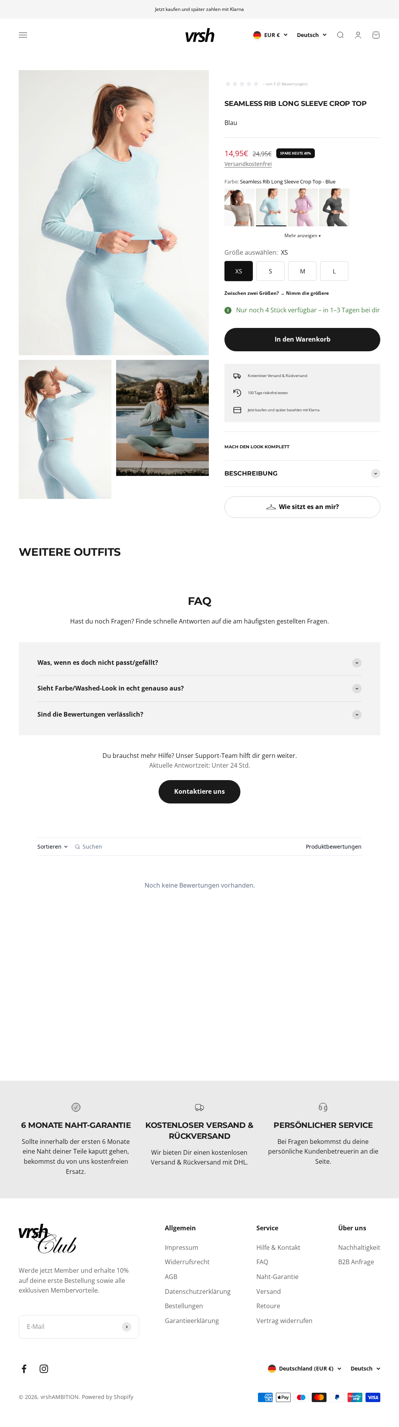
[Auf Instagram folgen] (44, 1369)
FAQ (262, 1262)
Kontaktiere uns (199, 791)
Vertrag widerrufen (284, 1320)
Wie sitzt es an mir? (309, 506)
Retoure (268, 1306)
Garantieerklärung (192, 1320)
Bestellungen (184, 1306)
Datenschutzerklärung (198, 1291)
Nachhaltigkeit (359, 1247)
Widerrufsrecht (187, 1262)
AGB (171, 1276)
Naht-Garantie (277, 1276)
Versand (268, 1291)
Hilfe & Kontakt (278, 1247)
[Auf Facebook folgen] (24, 1369)
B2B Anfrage (356, 1262)
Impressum (181, 1247)
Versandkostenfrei (248, 163)
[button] (239, 207)
